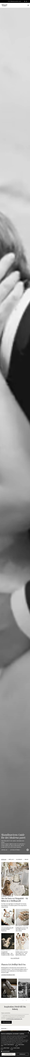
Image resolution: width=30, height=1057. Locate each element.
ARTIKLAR (4, 850)
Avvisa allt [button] (22, 1054)
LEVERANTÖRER (15, 850)
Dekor (26, 859)
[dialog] (15, 1044)
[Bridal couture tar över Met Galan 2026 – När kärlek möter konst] (22, 944)
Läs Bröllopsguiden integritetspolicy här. (14, 1018)
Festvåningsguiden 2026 (14, 1)
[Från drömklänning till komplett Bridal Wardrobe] (7, 920)
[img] (4, 5)
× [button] (28, 1032)
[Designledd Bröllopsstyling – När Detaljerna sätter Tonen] (7, 944)
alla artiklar (15, 958)
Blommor (19, 859)
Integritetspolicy (19, 1043)
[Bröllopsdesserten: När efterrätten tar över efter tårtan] (22, 920)
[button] (23, 1000)
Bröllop (11, 859)
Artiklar (3, 859)
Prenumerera (6, 1022)
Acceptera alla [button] (8, 1054)
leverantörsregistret (8, 974)
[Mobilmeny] (28, 5)
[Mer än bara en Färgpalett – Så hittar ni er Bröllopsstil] (15, 885)
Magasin (3, 1028)
